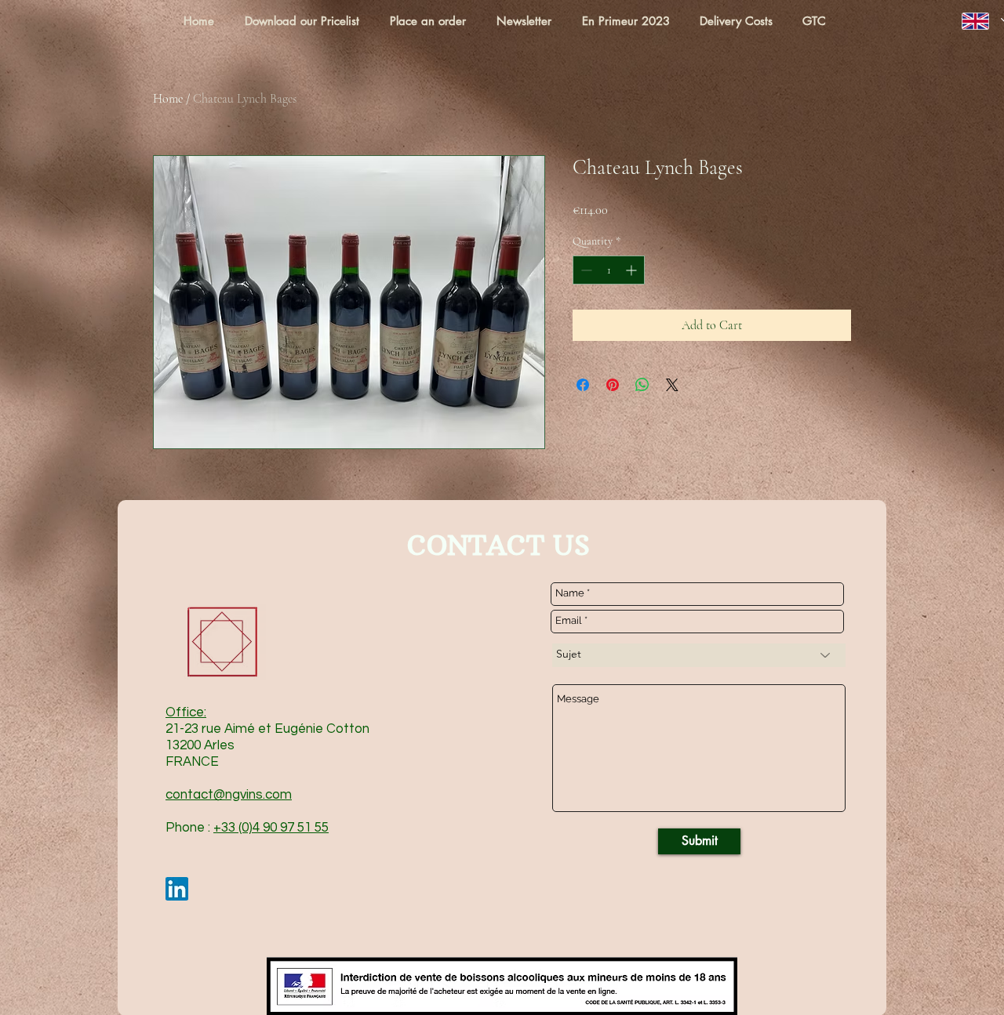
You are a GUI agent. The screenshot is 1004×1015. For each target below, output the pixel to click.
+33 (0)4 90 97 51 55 (271, 828)
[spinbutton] (609, 270)
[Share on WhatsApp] (642, 384)
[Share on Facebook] (582, 384)
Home (168, 99)
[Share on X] (672, 384)
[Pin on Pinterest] (612, 384)
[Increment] (632, 270)
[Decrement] (585, 270)
